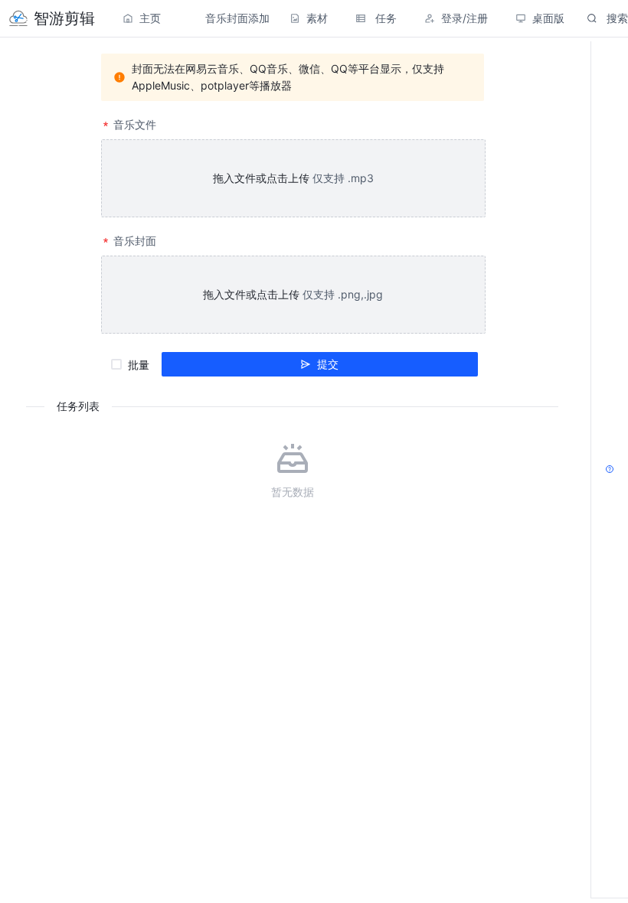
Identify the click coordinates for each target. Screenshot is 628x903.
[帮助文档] (609, 470)
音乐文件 (134, 124)
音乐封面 (134, 240)
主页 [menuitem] (150, 17)
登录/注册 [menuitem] (464, 17)
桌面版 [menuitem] (548, 17)
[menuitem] (52, 18)
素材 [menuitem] (317, 17)
